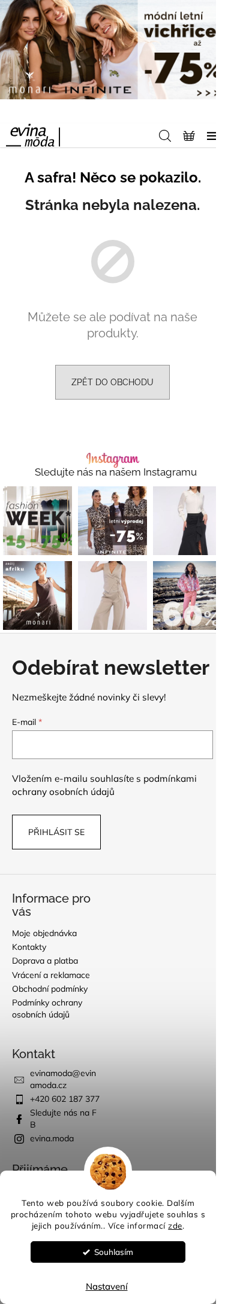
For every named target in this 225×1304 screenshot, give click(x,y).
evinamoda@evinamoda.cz (63, 1079)
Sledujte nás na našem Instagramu (116, 472)
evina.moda (52, 1138)
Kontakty (29, 947)
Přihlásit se (56, 832)
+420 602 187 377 (65, 1098)
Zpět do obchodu (112, 382)
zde (175, 1225)
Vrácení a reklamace (51, 975)
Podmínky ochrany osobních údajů (47, 1008)
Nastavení (107, 1286)
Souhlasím (113, 1252)
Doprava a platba (45, 960)
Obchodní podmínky (50, 988)
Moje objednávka (44, 933)
